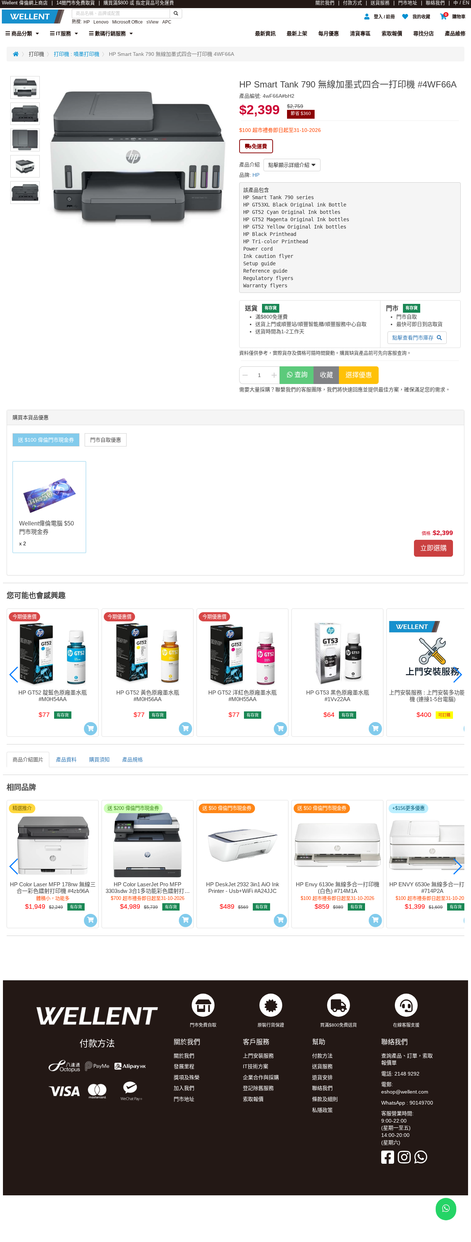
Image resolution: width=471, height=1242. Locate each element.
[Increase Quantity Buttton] (274, 375)
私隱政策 (322, 1110)
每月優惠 (328, 33)
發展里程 (184, 1066)
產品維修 (455, 33)
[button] (14, 674)
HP (87, 22)
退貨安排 (322, 1077)
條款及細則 (325, 1099)
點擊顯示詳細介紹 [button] (288, 165)
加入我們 (184, 1088)
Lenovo (101, 22)
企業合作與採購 (261, 1077)
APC (166, 22)
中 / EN (461, 3)
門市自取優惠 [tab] (105, 440)
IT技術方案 (255, 1066)
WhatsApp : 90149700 (407, 1103)
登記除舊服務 (258, 1088)
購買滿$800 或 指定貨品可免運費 (138, 3)
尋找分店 (423, 33)
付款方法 (322, 1056)
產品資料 (66, 759)
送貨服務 (380, 3)
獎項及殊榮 (186, 1077)
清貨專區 (360, 33)
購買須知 (99, 759)
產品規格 (132, 759)
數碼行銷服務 (109, 33)
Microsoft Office (127, 22)
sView (152, 22)
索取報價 (392, 33)
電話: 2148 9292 (400, 1074)
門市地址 (407, 3)
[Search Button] (176, 13)
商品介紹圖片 (28, 759)
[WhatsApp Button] (446, 1209)
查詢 (301, 374)
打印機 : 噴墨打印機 (76, 54)
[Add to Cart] (90, 728)
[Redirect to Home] (16, 54)
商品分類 (21, 33)
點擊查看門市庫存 (413, 338)
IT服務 (62, 33)
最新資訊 (265, 33)
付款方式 (352, 3)
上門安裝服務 (258, 1056)
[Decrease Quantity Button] (244, 375)
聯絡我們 (435, 3)
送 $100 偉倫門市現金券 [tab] (46, 440)
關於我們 (324, 3)
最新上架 (297, 33)
